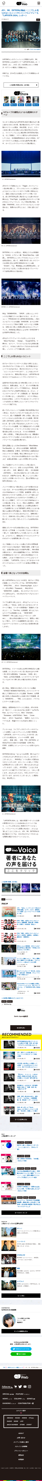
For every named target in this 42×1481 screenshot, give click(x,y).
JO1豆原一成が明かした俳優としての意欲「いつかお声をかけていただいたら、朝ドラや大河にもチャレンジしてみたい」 (27, 1065)
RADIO (9, 1421)
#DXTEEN (9, 899)
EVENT (29, 1425)
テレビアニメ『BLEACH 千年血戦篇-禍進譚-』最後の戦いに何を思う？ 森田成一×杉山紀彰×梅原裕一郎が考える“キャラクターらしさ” (29, 1203)
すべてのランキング (21, 1213)
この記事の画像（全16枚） (9, 882)
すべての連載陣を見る (21, 1331)
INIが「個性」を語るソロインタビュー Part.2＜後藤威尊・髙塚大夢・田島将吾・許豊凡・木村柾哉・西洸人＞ (28, 922)
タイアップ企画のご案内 (21, 1442)
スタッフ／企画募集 (21, 1446)
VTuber (31, 1418)
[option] (6, 887)
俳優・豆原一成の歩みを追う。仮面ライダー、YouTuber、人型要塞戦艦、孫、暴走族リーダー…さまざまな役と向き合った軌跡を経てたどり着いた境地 (27, 1098)
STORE (22, 1425)
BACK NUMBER (12, 1425)
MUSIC (17, 1418)
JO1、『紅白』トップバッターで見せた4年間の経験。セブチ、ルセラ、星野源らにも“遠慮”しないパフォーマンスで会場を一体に (28, 910)
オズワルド (20, 1281)
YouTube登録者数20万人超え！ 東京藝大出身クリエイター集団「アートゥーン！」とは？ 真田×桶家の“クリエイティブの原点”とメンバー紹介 (28, 1174)
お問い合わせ (21, 1438)
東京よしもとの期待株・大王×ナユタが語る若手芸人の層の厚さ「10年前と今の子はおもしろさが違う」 (28, 947)
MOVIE (24, 1418)
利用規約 (21, 1459)
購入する (6, 105)
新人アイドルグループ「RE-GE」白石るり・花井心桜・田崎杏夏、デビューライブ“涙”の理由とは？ (28, 972)
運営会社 (21, 1455)
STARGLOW (21, 1255)
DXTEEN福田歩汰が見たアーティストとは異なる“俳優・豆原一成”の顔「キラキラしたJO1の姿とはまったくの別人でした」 (27, 1043)
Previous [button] (2, 1320)
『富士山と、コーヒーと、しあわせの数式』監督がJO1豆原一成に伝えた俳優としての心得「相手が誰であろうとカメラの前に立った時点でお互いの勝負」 (27, 1076)
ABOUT (21, 1433)
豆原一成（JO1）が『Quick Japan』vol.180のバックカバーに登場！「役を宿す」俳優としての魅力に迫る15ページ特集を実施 (27, 1109)
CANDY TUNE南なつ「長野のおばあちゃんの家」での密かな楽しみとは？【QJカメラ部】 (28, 1189)
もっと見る (21, 1296)
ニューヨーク (21, 1241)
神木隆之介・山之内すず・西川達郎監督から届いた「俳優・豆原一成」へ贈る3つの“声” (27, 1087)
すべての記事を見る (21, 1119)
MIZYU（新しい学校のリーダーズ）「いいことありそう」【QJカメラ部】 (28, 1147)
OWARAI (10, 1418)
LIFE (21, 1421)
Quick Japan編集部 (35, 49)
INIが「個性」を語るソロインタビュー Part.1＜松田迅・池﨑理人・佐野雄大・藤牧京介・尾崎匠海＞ (28, 935)
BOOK (16, 1421)
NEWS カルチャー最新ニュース (15, 1367)
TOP (4, 1367)
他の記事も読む (21, 1028)
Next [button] (37, 1320)
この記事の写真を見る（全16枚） (19, 85)
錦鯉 (18, 1268)
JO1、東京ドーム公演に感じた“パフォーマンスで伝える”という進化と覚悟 (27, 1054)
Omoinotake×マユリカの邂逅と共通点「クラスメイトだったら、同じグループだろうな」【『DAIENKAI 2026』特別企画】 (28, 986)
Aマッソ (19, 1228)
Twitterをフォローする (22, 1349)
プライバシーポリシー (21, 1451)
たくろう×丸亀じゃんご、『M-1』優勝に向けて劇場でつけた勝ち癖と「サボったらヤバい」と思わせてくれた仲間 (28, 960)
